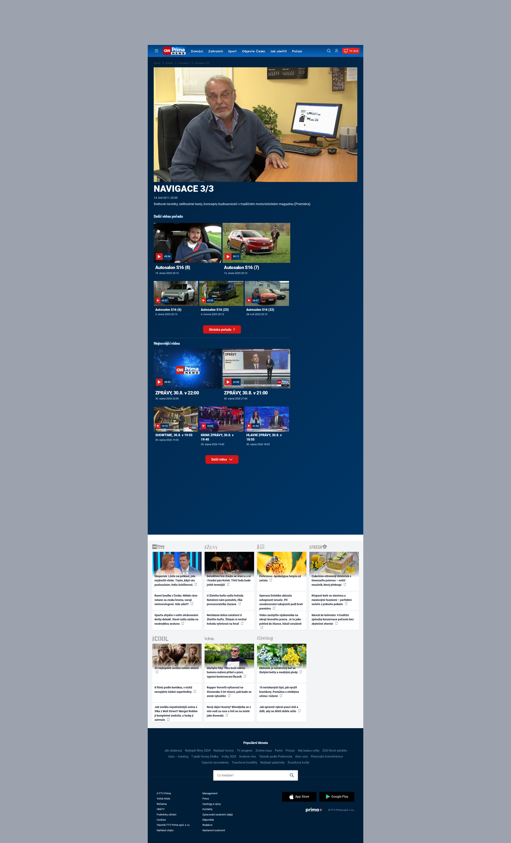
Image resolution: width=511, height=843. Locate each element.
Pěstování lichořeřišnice (327, 756)
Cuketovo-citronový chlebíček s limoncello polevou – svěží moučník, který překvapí (331, 580)
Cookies (161, 819)
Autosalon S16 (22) (260, 310)
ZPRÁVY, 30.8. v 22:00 (177, 392)
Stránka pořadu (220, 330)
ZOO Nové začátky (334, 750)
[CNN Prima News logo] (174, 51)
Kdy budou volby (308, 750)
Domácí (197, 51)
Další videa (219, 459)
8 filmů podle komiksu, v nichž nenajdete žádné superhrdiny (173, 689)
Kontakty (207, 809)
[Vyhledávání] (328, 50)
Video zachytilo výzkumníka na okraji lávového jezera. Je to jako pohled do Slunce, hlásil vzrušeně (280, 619)
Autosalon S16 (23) (215, 310)
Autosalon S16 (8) (172, 267)
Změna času (264, 750)
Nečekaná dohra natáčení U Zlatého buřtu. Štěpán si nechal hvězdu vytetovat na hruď (227, 619)
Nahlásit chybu (165, 830)
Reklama (162, 803)
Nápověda (208, 819)
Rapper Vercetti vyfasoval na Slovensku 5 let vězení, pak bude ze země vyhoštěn (229, 692)
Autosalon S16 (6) (168, 310)
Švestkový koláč (298, 762)
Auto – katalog (178, 756)
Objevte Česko (253, 51)
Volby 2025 (228, 756)
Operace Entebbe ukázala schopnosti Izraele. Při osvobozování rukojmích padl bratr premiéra (281, 602)
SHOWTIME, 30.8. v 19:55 (173, 435)
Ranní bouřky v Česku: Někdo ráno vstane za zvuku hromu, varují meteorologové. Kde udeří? (175, 600)
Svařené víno (247, 756)
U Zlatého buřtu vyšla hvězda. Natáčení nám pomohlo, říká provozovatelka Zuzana (225, 600)
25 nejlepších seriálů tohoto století (176, 668)
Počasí (297, 51)
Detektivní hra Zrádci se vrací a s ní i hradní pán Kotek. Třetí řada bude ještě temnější (229, 580)
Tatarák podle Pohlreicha (275, 756)
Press (205, 798)
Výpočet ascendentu (215, 762)
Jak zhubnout (173, 750)
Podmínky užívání (166, 814)
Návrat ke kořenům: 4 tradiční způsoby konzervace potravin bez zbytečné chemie (333, 619)
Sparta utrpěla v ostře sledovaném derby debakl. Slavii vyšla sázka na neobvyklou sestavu (176, 619)
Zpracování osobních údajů (217, 814)
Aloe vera (301, 756)
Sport (232, 51)
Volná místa (163, 798)
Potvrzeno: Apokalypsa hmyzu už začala (280, 578)
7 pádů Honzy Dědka (204, 756)
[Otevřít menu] (156, 50)
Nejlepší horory (223, 750)
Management (209, 793)
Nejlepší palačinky (272, 762)
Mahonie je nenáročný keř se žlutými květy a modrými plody (278, 670)
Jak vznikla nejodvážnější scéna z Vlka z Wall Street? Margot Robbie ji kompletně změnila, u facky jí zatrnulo (176, 713)
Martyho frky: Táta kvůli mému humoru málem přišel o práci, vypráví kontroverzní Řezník (226, 672)
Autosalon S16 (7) (241, 267)
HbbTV (160, 809)
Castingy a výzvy (211, 803)
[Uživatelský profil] (337, 50)
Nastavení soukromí (213, 830)
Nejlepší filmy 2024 (197, 750)
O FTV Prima (164, 793)
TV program (245, 750)
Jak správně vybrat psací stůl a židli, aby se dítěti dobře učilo (278, 709)
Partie (279, 750)
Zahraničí (215, 51)
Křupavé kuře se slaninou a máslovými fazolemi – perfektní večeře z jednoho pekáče (332, 600)
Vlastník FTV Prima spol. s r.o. (173, 824)
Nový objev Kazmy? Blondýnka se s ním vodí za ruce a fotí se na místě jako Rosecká (229, 711)
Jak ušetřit (278, 51)
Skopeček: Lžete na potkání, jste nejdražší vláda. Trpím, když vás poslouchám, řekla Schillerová (174, 580)
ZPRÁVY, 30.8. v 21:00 (245, 392)
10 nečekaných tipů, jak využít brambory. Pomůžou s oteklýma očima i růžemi (279, 692)
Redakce (207, 824)
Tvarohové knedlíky (244, 762)
